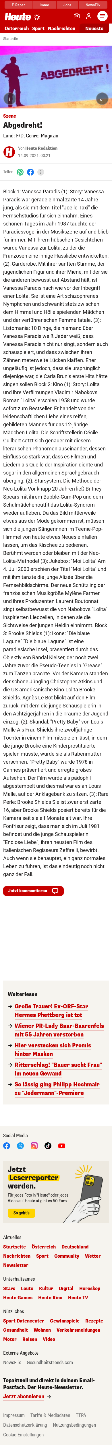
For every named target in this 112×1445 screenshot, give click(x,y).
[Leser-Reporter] (76, 16)
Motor (10, 1339)
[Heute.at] (18, 16)
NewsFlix (93, 5)
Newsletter (15, 1265)
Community (66, 1256)
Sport (38, 29)
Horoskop (89, 1289)
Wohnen (42, 1330)
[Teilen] (40, 172)
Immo (44, 5)
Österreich (17, 29)
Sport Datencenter (23, 1321)
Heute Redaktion (41, 148)
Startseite (10, 39)
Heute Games (17, 1298)
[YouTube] (61, 1146)
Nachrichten (16, 1256)
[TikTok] (48, 1146)
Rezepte (94, 1321)
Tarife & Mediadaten (50, 1415)
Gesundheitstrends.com (50, 1363)
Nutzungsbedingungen (74, 1425)
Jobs (67, 5)
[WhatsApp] (20, 172)
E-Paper (18, 5)
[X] (20, 1146)
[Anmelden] (88, 16)
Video (49, 1339)
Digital (66, 1289)
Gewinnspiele (65, 1321)
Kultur (46, 1289)
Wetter (93, 1256)
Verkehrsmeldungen (78, 1330)
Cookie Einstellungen (23, 1435)
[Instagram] (34, 1146)
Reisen (29, 1339)
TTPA (81, 1415)
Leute (27, 1289)
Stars (9, 1289)
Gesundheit (15, 1330)
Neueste (94, 29)
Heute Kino (50, 1298)
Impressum (14, 1415)
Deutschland (74, 1247)
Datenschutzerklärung (25, 1425)
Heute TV (78, 1298)
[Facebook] (30, 172)
